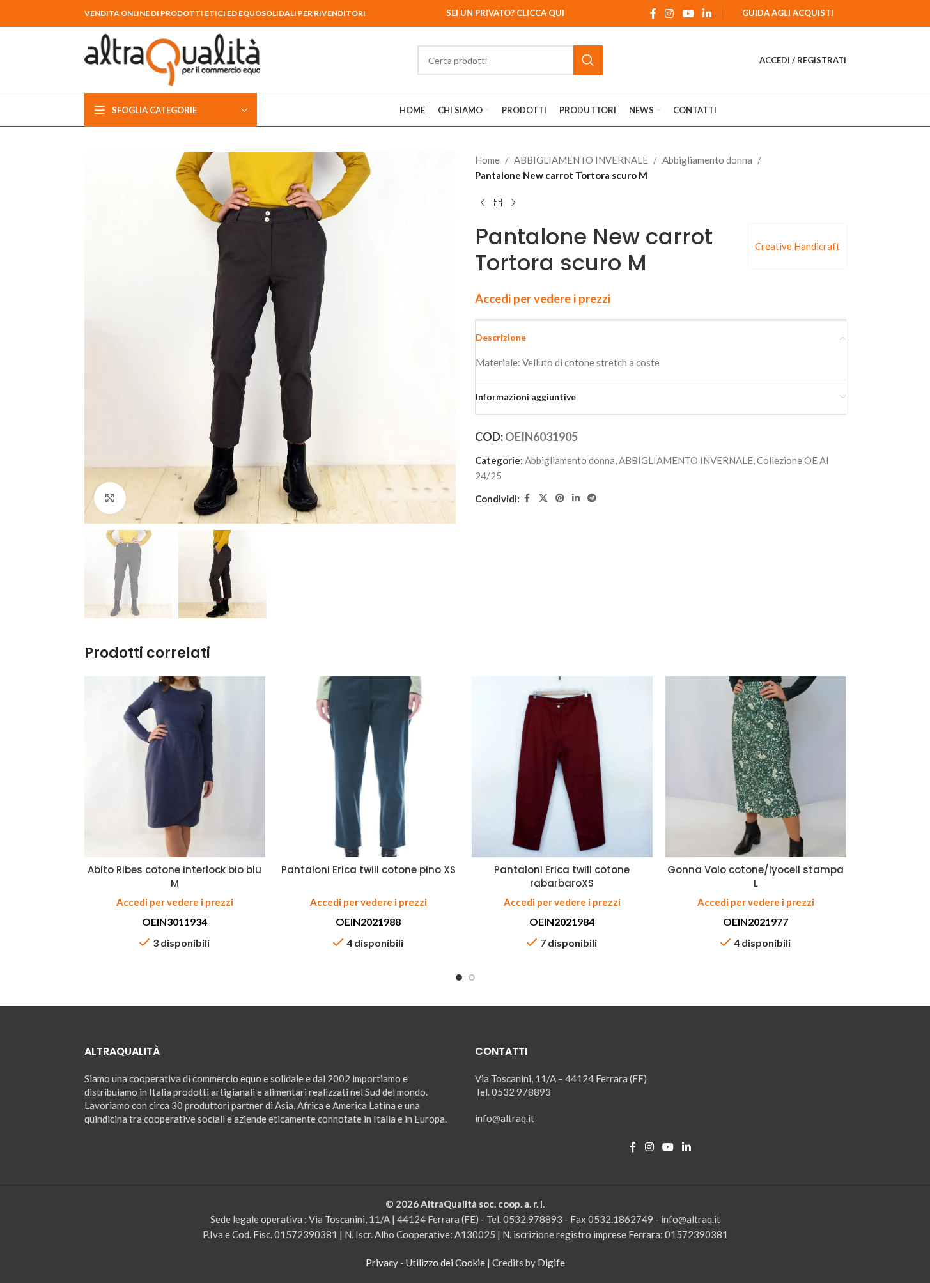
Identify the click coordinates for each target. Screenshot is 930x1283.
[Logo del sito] (172, 59)
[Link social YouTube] (688, 13)
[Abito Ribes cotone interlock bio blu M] (174, 766)
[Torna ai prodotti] (498, 203)
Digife (551, 1262)
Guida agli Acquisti (787, 13)
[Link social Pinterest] (560, 498)
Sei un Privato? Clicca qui (505, 13)
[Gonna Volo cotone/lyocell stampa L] (755, 766)
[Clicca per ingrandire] (110, 498)
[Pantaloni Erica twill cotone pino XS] (368, 766)
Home (487, 160)
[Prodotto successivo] (513, 203)
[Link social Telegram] (592, 498)
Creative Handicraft (797, 246)
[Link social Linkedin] (706, 13)
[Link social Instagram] (669, 13)
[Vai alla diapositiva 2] (472, 977)
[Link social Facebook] (653, 13)
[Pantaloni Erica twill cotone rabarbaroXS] (562, 766)
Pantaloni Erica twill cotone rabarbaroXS (562, 876)
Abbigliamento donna (707, 160)
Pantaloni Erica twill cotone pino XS (368, 869)
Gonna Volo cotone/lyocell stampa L (755, 876)
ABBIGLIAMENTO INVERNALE (581, 160)
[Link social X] (543, 498)
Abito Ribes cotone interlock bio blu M (174, 876)
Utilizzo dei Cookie (445, 1262)
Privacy (382, 1262)
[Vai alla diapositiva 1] (459, 977)
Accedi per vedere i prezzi (542, 299)
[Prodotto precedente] (482, 203)
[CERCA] (588, 60)
